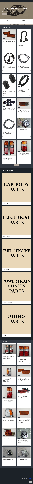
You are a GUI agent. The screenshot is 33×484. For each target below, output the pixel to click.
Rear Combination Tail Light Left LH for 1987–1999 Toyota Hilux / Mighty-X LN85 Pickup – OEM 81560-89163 (23, 154)
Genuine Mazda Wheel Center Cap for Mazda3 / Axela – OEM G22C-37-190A (23, 441)
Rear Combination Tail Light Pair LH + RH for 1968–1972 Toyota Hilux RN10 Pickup (9, 438)
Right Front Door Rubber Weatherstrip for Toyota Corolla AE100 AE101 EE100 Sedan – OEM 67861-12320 (24, 45)
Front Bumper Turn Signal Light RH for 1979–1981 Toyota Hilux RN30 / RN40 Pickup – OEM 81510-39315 (24, 420)
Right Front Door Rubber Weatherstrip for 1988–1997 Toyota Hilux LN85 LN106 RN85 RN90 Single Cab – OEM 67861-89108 (23, 67)
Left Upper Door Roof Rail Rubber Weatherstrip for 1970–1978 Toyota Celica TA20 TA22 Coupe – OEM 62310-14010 (9, 67)
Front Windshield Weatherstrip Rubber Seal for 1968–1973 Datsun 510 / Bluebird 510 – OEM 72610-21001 (24, 90)
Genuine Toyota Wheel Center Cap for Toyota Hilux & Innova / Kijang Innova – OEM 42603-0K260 (9, 460)
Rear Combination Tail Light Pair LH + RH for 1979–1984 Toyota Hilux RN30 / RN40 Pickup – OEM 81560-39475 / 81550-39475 (9, 158)
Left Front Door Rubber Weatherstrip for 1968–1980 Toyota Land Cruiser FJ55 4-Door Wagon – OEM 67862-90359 (9, 133)
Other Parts (5, 335)
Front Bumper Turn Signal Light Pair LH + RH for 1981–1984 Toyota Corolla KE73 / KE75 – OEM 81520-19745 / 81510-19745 (9, 42)
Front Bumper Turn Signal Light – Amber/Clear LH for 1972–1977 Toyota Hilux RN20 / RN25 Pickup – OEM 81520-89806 (24, 111)
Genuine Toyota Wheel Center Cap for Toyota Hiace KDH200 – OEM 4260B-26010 (24, 459)
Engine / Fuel (5, 269)
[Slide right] (18, 22)
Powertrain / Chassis (7, 302)
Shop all (4, 13)
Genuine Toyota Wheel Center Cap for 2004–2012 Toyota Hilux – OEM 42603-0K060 (23, 130)
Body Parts (5, 203)
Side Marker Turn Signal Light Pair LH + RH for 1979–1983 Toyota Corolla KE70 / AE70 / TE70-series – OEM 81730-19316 (24, 396)
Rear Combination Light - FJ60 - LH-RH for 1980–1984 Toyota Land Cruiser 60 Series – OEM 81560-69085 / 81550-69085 (24, 359)
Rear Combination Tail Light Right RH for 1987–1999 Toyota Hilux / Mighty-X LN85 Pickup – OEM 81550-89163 (8, 401)
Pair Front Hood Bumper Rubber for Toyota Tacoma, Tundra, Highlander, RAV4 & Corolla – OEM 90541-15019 (9, 91)
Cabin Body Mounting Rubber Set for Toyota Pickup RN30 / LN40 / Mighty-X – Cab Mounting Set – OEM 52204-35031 (9, 109)
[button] (2, 1)
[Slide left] (15, 22)
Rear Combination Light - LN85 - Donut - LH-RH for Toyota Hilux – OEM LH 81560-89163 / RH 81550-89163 (9, 357)
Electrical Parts (6, 236)
